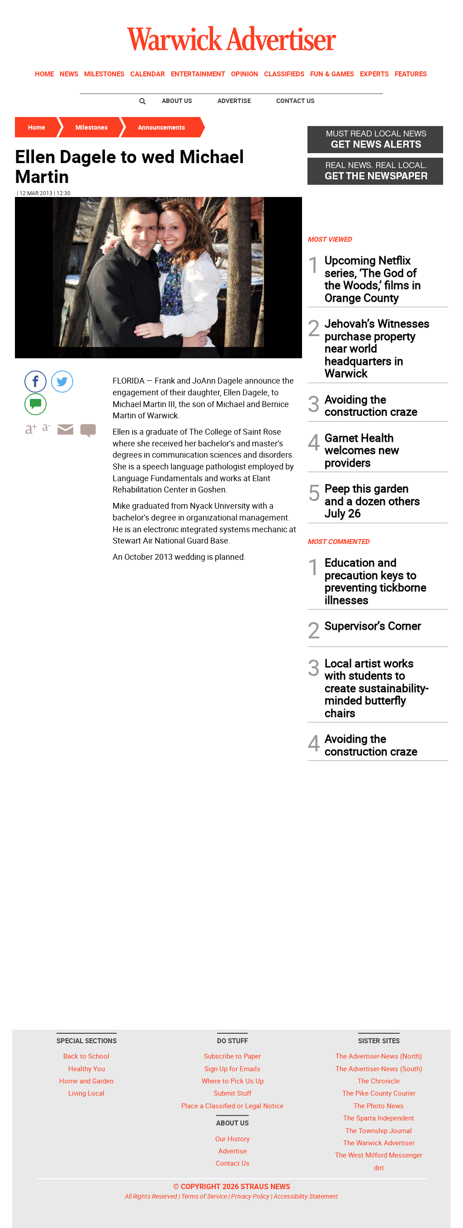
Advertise (234, 100)
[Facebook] (35, 381)
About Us (177, 100)
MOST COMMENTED (338, 541)
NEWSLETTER (375, 10)
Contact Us (295, 100)
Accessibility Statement (306, 1196)
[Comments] (35, 404)
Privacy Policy (250, 1196)
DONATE (426, 10)
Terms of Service (204, 1196)
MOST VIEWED (329, 239)
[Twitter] (62, 381)
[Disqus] (158, 680)
